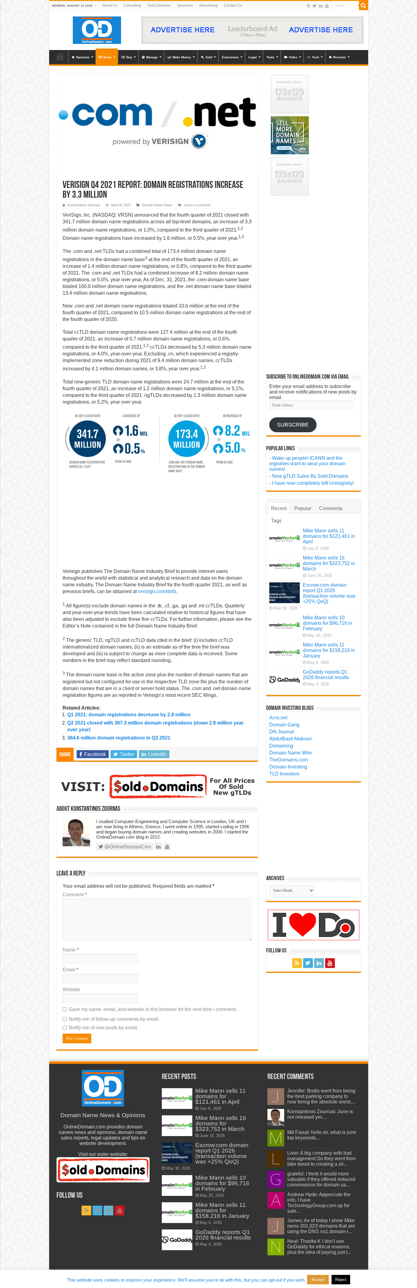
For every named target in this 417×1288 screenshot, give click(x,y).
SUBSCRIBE (293, 425)
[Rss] (308, 5)
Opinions (82, 57)
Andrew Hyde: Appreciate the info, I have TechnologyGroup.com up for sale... (318, 1203)
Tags (276, 520)
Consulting (132, 5)
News (107, 57)
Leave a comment (197, 205)
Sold (208, 57)
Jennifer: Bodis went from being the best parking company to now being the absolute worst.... (321, 1096)
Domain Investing (288, 766)
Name (71, 949)
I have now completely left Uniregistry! (313, 483)
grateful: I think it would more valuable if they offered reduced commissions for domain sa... (321, 1179)
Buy (129, 57)
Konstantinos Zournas (83, 205)
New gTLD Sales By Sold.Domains (310, 476)
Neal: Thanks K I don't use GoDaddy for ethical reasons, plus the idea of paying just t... (319, 1247)
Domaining (281, 745)
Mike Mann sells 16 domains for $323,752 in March (329, 563)
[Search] (363, 5)
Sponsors (185, 5)
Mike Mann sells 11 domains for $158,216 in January (329, 650)
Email (70, 969)
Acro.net (278, 717)
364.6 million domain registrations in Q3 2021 (118, 737)
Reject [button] (340, 1279)
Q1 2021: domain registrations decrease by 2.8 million (128, 714)
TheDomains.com (288, 759)
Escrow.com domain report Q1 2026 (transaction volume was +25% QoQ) (329, 593)
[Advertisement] (157, 523)
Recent (279, 508)
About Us (109, 5)
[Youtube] (327, 5)
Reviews (339, 57)
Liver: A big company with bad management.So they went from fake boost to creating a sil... (321, 1158)
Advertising (208, 5)
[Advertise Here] (252, 29)
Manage (152, 57)
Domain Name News (157, 205)
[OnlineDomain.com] (97, 29)
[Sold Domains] (157, 786)
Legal (252, 57)
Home (60, 56)
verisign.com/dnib (157, 591)
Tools (270, 57)
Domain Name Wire (290, 752)
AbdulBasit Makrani (290, 738)
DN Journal (281, 731)
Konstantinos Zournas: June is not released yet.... (320, 1114)
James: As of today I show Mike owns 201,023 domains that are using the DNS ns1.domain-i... (321, 1226)
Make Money (181, 57)
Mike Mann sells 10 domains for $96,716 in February (327, 623)
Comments (331, 508)
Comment (75, 894)
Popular (302, 508)
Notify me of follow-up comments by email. (114, 1019)
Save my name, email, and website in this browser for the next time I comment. (153, 1009)
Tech (315, 57)
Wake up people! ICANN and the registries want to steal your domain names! (307, 463)
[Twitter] (314, 5)
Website (71, 989)
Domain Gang (284, 724)
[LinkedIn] (320, 5)
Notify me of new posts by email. (103, 1027)
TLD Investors (284, 773)
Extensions (230, 57)
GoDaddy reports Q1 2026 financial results (326, 674)
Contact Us (233, 5)
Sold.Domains (159, 5)
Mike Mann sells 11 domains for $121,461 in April (329, 536)
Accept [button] (318, 1279)
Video (293, 57)
